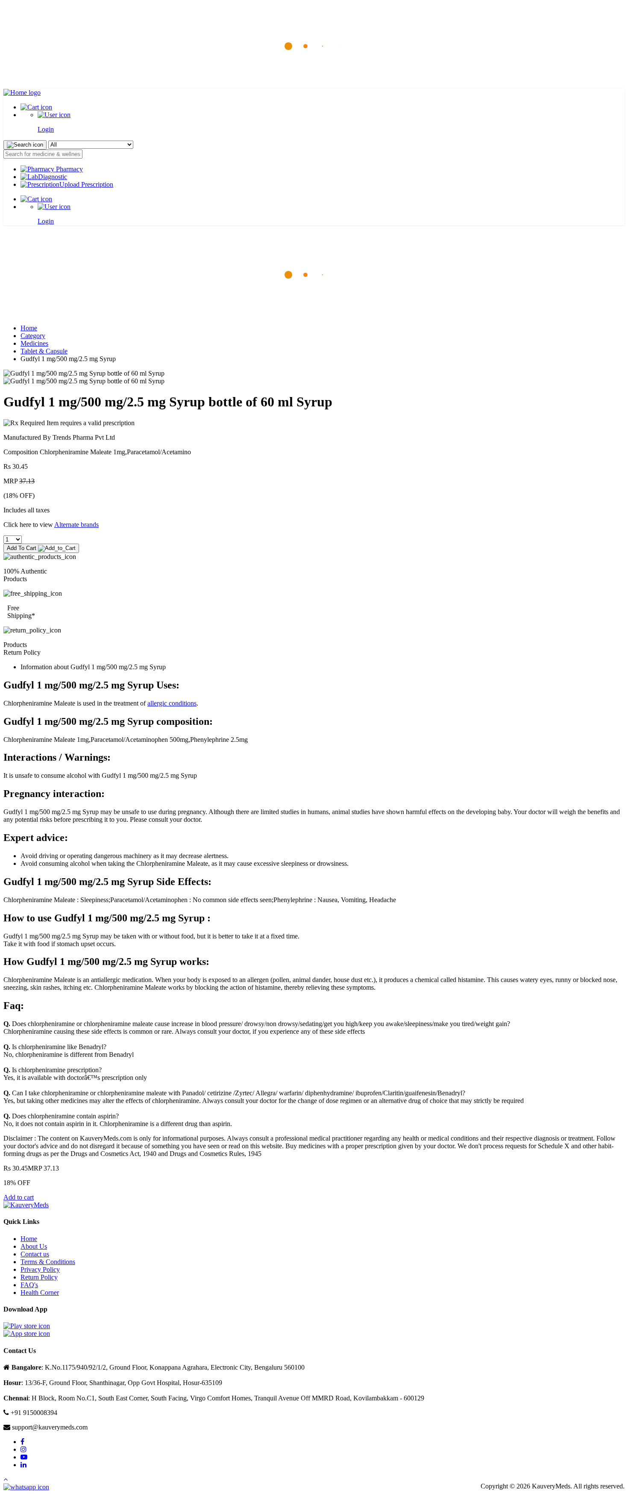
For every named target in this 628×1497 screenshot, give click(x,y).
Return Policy (39, 1277)
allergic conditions (172, 703)
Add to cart (18, 1197)
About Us (34, 1246)
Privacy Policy (40, 1269)
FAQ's (29, 1284)
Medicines (34, 343)
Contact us (35, 1254)
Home (29, 328)
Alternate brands (76, 524)
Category (33, 335)
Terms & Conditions (48, 1261)
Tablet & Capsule (44, 351)
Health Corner (40, 1292)
